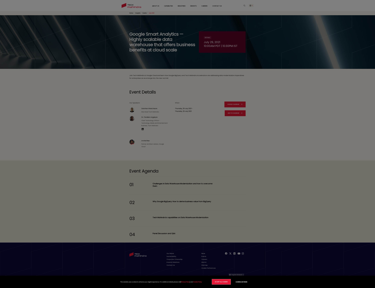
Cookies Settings (241, 282)
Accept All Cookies (221, 282)
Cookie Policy (197, 282)
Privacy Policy (185, 282)
